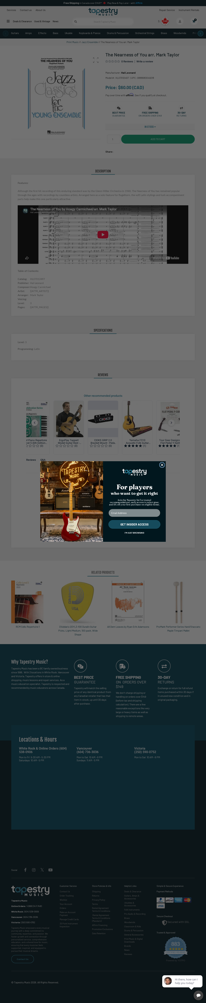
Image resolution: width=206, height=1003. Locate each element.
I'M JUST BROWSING (134, 533)
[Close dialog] (162, 465)
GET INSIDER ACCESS (134, 524)
